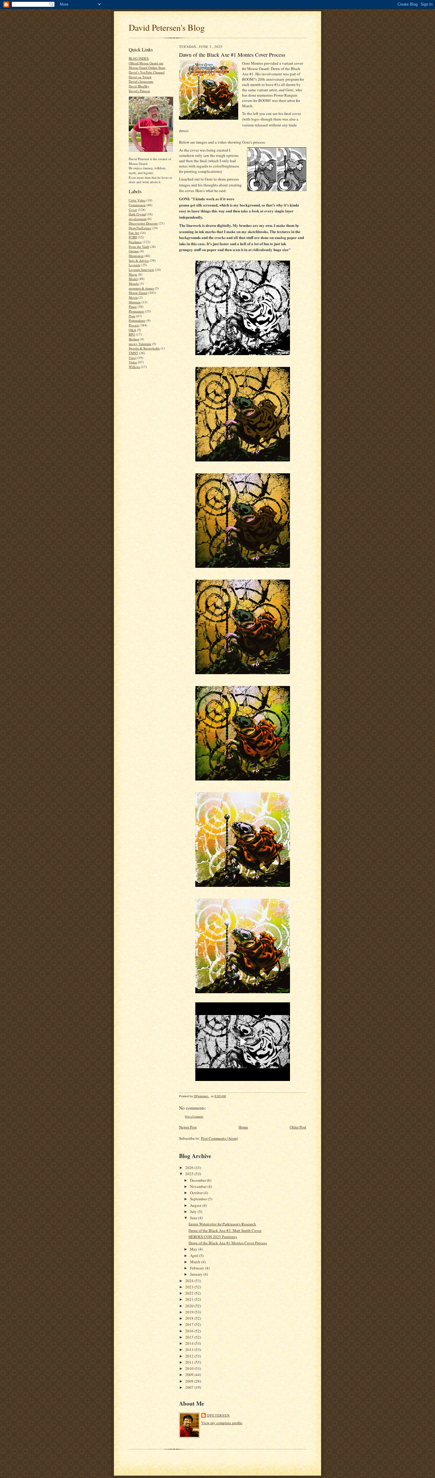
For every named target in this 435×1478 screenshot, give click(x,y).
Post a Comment (194, 1116)
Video (133, 362)
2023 (189, 1287)
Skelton (134, 339)
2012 (189, 1356)
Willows (134, 367)
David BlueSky (139, 86)
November (198, 1186)
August (196, 1205)
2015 (189, 1337)
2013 (189, 1349)
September (199, 1198)
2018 (189, 1318)
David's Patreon (139, 91)
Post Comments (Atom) (219, 1138)
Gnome (134, 251)
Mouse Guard (138, 292)
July (194, 1211)
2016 (189, 1331)
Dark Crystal (137, 214)
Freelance (135, 242)
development (137, 219)
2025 (189, 1173)
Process (134, 325)
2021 (189, 1299)
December (198, 1180)
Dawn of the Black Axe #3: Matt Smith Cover (224, 1230)
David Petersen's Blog (167, 27)
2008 (189, 1381)
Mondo (134, 283)
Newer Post (188, 1127)
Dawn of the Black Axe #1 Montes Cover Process (227, 1243)
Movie (133, 297)
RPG (132, 334)
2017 (189, 1324)
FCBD (133, 237)
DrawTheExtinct (140, 228)
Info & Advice (139, 260)
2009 (189, 1374)
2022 (189, 1293)
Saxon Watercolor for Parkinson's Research (222, 1224)
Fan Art (134, 232)
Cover (133, 209)
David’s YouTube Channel (147, 72)
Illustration (136, 255)
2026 (189, 1167)
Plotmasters (136, 311)
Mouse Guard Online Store (147, 67)
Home (243, 1127)
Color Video (137, 200)
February (197, 1268)
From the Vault (139, 246)
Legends (134, 265)
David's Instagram (141, 81)
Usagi (132, 357)
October (197, 1192)
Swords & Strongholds (144, 348)
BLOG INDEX (139, 58)
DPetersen (218, 1415)
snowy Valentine (140, 344)
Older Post (298, 1127)
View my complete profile (221, 1422)
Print (132, 316)
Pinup (133, 306)
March (195, 1261)
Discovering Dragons (143, 223)
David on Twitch (140, 77)
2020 (189, 1305)
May (194, 1249)
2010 (189, 1368)
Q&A (132, 330)
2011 (189, 1362)
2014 (189, 1343)
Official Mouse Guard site (146, 63)
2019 (189, 1312)
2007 (189, 1387)
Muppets (135, 302)
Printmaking (137, 320)
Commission (137, 205)
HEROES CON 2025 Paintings (212, 1236)
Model (133, 279)
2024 (189, 1280)
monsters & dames (141, 288)
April (194, 1255)
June (194, 1217)
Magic (133, 274)
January (196, 1274)
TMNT (133, 353)
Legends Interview (141, 269)
